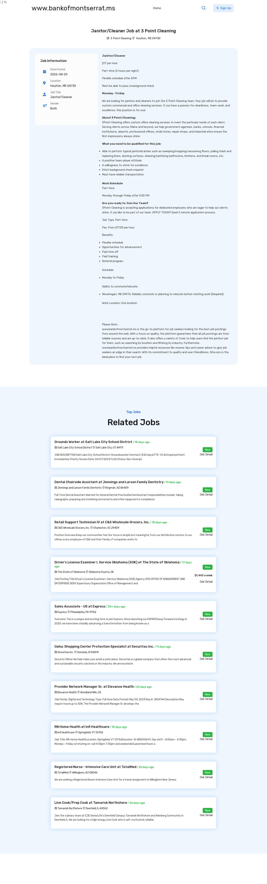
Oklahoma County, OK (101, 572)
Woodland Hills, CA (90, 692)
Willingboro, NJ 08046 (85, 772)
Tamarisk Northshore (69, 808)
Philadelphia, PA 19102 (83, 612)
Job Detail (206, 454)
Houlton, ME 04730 (148, 38)
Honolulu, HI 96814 (88, 652)
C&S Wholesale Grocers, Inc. (73, 527)
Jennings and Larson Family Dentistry (79, 487)
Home (157, 8)
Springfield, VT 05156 (90, 732)
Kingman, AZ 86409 (117, 487)
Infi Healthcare (66, 732)
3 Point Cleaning (120, 38)
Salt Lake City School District (74, 447)
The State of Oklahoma (71, 572)
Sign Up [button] (225, 8)
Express (62, 612)
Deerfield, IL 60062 (97, 808)
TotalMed (62, 772)
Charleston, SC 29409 (106, 527)
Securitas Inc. (65, 652)
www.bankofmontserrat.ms (73, 8)
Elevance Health (67, 692)
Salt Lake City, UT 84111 (109, 447)
